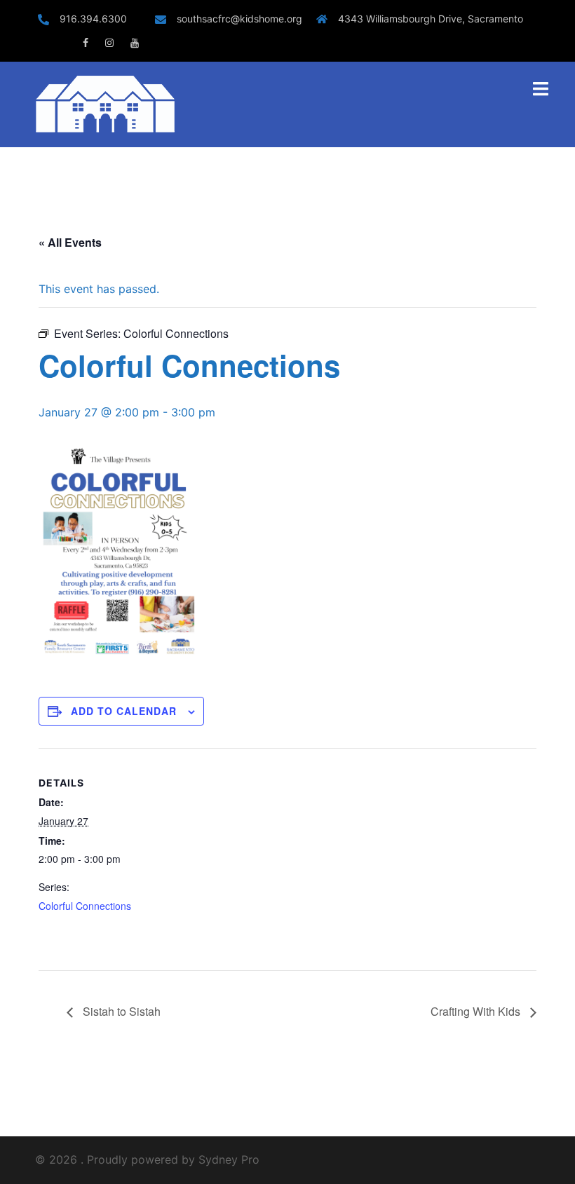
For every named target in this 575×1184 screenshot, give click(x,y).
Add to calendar (124, 711)
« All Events (70, 242)
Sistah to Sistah (120, 1011)
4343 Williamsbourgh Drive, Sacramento (430, 19)
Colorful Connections (85, 906)
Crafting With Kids (477, 1011)
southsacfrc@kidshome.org (239, 19)
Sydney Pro (228, 1159)
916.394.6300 (100, 19)
